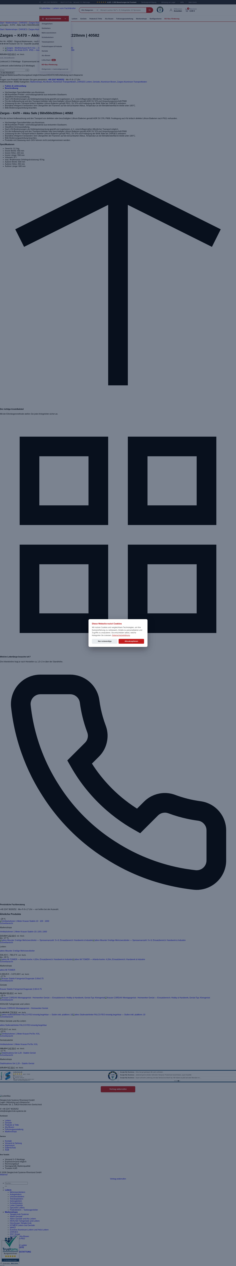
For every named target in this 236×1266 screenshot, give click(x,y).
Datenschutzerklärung (121, 635)
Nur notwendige (104, 641)
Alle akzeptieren (131, 641)
